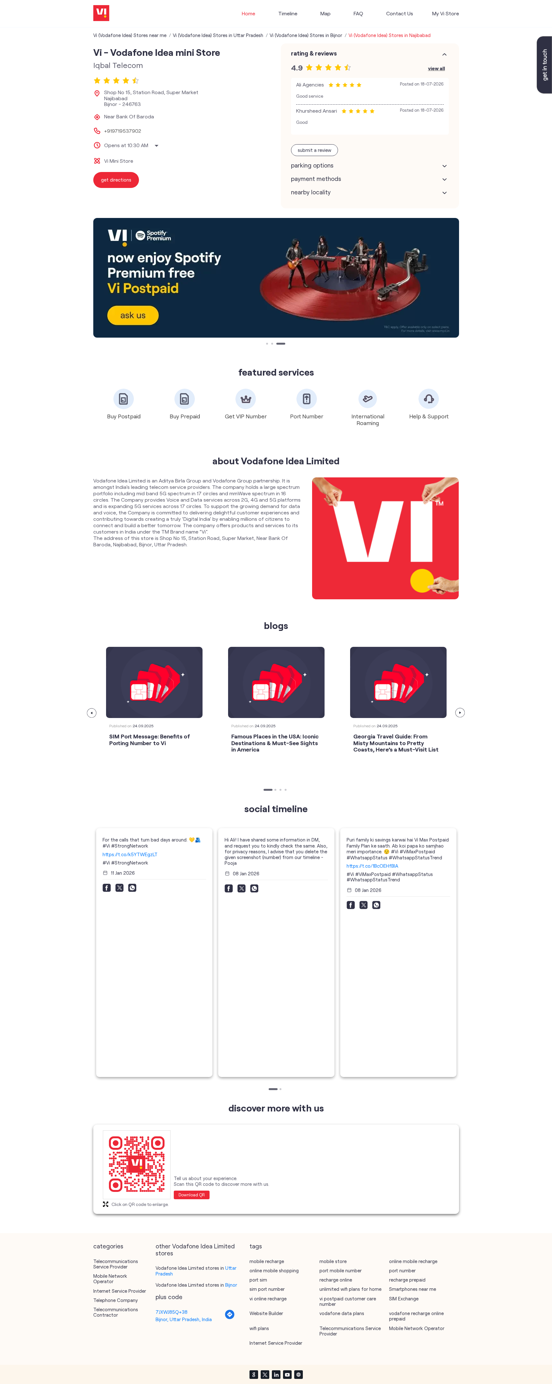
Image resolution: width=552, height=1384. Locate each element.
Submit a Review (314, 150)
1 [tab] (267, 344)
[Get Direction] (230, 1317)
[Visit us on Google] (253, 1374)
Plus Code (169, 1296)
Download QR (192, 1194)
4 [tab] (286, 790)
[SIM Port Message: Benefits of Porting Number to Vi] (154, 682)
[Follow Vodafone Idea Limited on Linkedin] (276, 1374)
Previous (92, 713)
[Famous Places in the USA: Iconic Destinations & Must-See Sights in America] (276, 682)
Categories (108, 1246)
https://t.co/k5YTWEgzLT (130, 854)
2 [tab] (272, 344)
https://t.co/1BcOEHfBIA (372, 866)
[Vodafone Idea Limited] (101, 13)
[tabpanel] (276, 278)
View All (436, 68)
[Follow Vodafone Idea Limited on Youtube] (287, 1374)
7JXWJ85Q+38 (172, 1312)
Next (460, 713)
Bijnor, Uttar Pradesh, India (184, 1319)
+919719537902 (122, 131)
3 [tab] (278, 344)
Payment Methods (316, 178)
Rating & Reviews (314, 53)
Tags (255, 1246)
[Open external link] (544, 91)
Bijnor (231, 1285)
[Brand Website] (298, 1374)
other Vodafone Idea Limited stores (195, 1250)
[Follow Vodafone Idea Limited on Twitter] (265, 1374)
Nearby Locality (311, 192)
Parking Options (312, 165)
